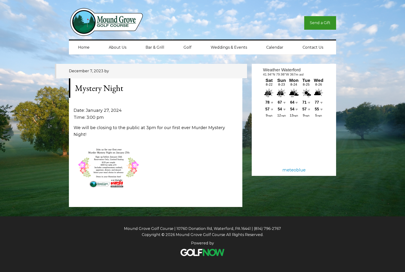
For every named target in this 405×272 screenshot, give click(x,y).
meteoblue (294, 170)
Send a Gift (320, 23)
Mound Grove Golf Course (111, 23)
